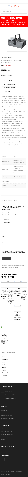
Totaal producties (5, 412)
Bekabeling (5, 359)
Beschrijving (8, 80)
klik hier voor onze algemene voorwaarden (11, 471)
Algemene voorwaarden (7, 434)
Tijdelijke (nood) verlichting (7, 418)
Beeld (3, 356)
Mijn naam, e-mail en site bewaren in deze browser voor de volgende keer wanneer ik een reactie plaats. (13, 252)
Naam (4, 236)
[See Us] (6, 459)
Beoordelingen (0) (9, 88)
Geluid (3, 362)
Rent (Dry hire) (4, 410)
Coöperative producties (6, 415)
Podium (4, 367)
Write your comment (7, 57)
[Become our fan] (3, 459)
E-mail (4, 242)
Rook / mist (21, 22)
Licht (3, 364)
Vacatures (3, 436)
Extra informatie (9, 84)
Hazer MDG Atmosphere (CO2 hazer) (17, 290)
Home (2, 22)
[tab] (7, 80)
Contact (3, 439)
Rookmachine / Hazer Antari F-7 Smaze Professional (24, 291)
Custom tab (7, 91)
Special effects (11, 22)
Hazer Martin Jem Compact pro (17, 314)
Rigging (4, 370)
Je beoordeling (6, 222)
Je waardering (5, 216)
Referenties (4, 428)
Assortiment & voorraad (6, 431)
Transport (4, 375)
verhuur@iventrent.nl (10, 398)
